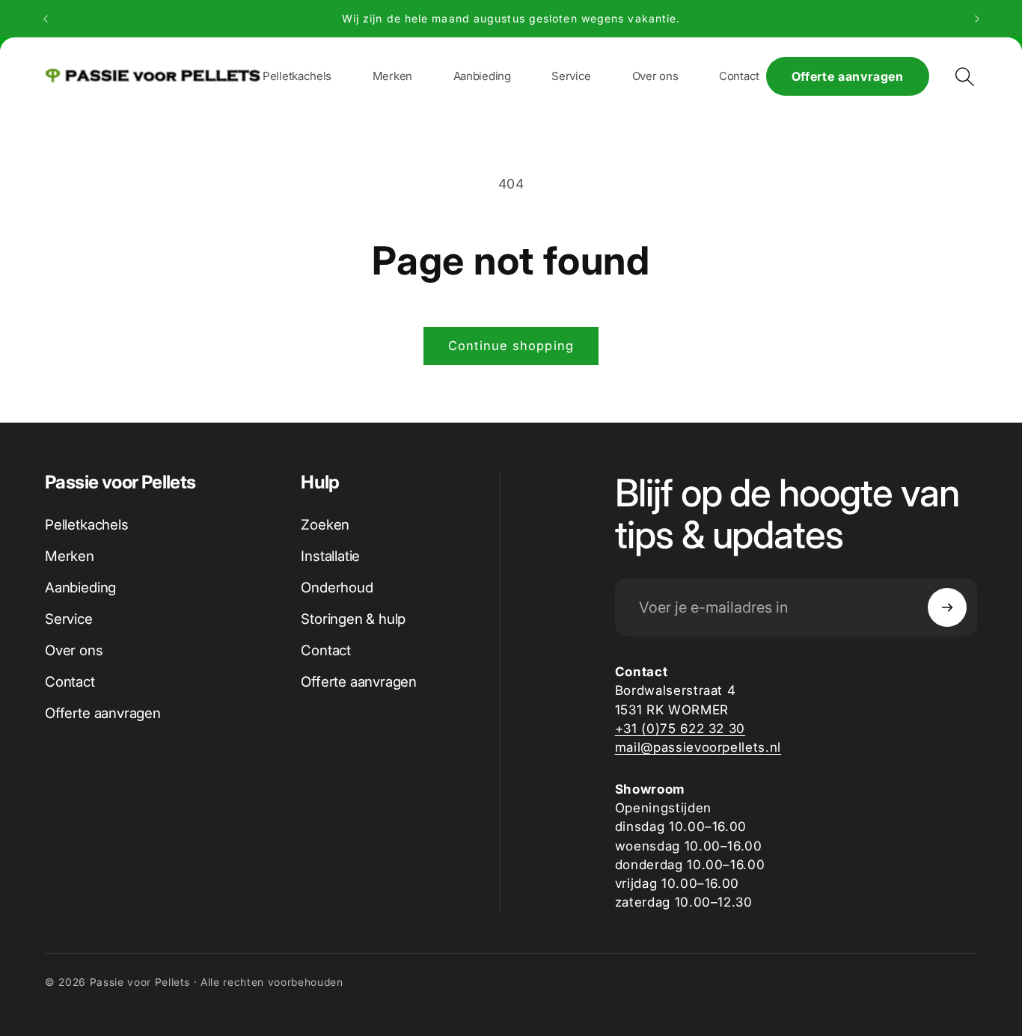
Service (69, 619)
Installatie (330, 556)
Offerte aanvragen (848, 76)
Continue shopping (511, 345)
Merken (69, 556)
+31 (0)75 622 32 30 (680, 728)
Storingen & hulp (353, 619)
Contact (70, 681)
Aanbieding (80, 587)
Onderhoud (337, 587)
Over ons (74, 650)
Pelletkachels (87, 524)
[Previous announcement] (45, 18)
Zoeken (325, 524)
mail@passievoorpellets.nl (698, 747)
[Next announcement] (977, 18)
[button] (392, 76)
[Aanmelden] (947, 607)
